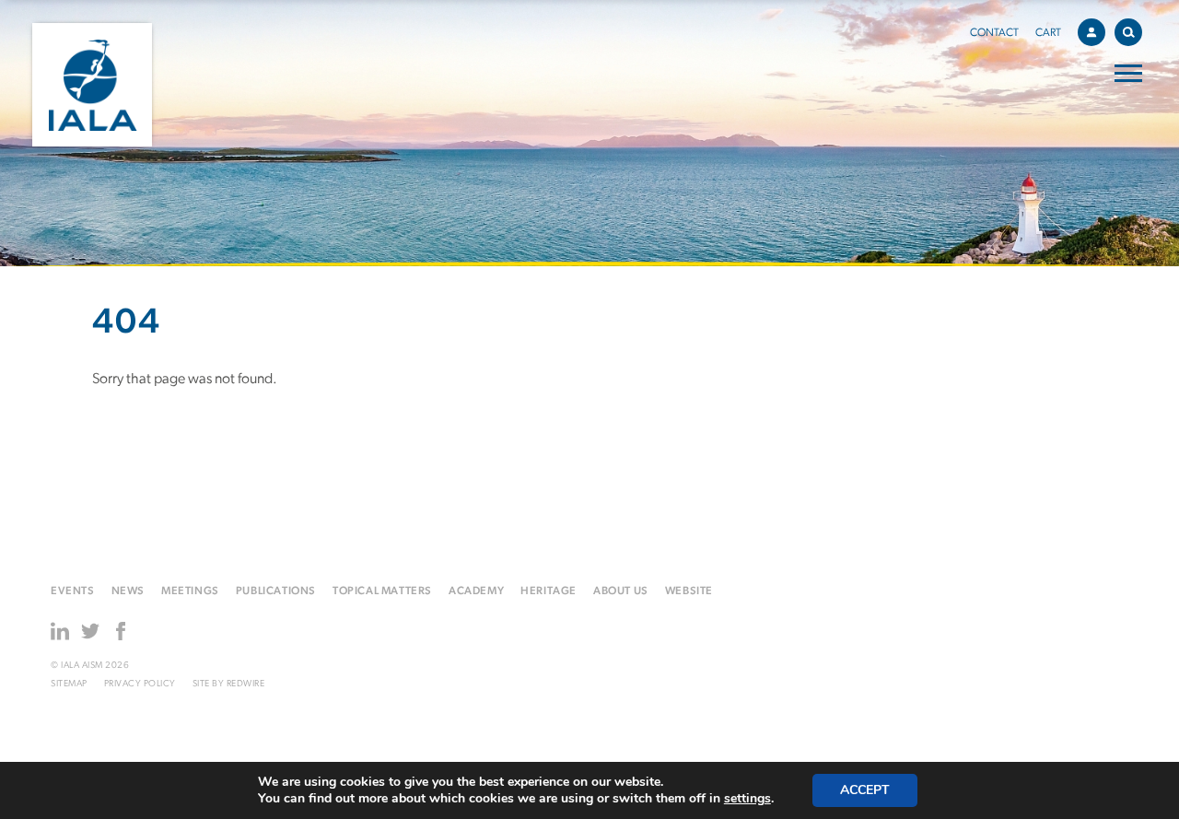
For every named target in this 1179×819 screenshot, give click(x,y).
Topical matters (382, 591)
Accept (865, 790)
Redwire (246, 684)
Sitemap (69, 684)
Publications (276, 591)
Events (73, 591)
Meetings (190, 591)
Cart (1048, 33)
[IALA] (92, 84)
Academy (476, 591)
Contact (994, 33)
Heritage (548, 591)
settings (747, 798)
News (128, 591)
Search (1128, 32)
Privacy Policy (140, 684)
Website (689, 591)
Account (1091, 32)
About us (620, 591)
